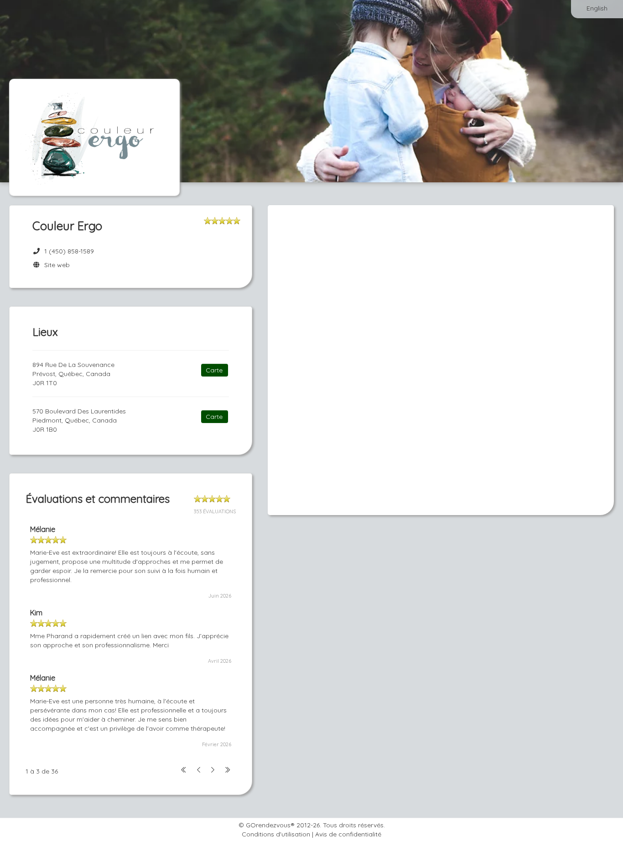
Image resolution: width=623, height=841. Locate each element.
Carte (214, 370)
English (597, 8)
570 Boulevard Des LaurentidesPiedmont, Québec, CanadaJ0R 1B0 (79, 420)
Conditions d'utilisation (276, 834)
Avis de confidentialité (348, 834)
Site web (55, 265)
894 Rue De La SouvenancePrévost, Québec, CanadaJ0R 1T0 (73, 374)
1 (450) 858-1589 (69, 251)
